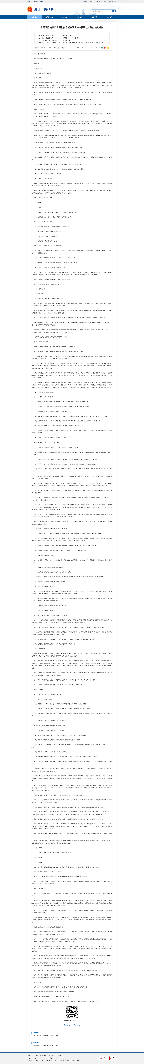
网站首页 (34, 17)
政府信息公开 (49, 17)
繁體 (105, 1)
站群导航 (85, 1)
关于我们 (59, 1055)
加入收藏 (44, 1055)
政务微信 (99, 1)
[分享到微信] (102, 48)
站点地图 (51, 1055)
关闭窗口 (77, 1025)
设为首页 (36, 1055)
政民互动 (64, 17)
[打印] (92, 48)
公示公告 (109, 17)
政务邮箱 (92, 1)
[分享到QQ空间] (108, 48)
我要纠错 (68, 1025)
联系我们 (29, 1055)
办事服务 (79, 17)
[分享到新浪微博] (105, 48)
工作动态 (94, 17)
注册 (115, 1)
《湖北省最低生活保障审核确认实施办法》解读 (45, 1035)
